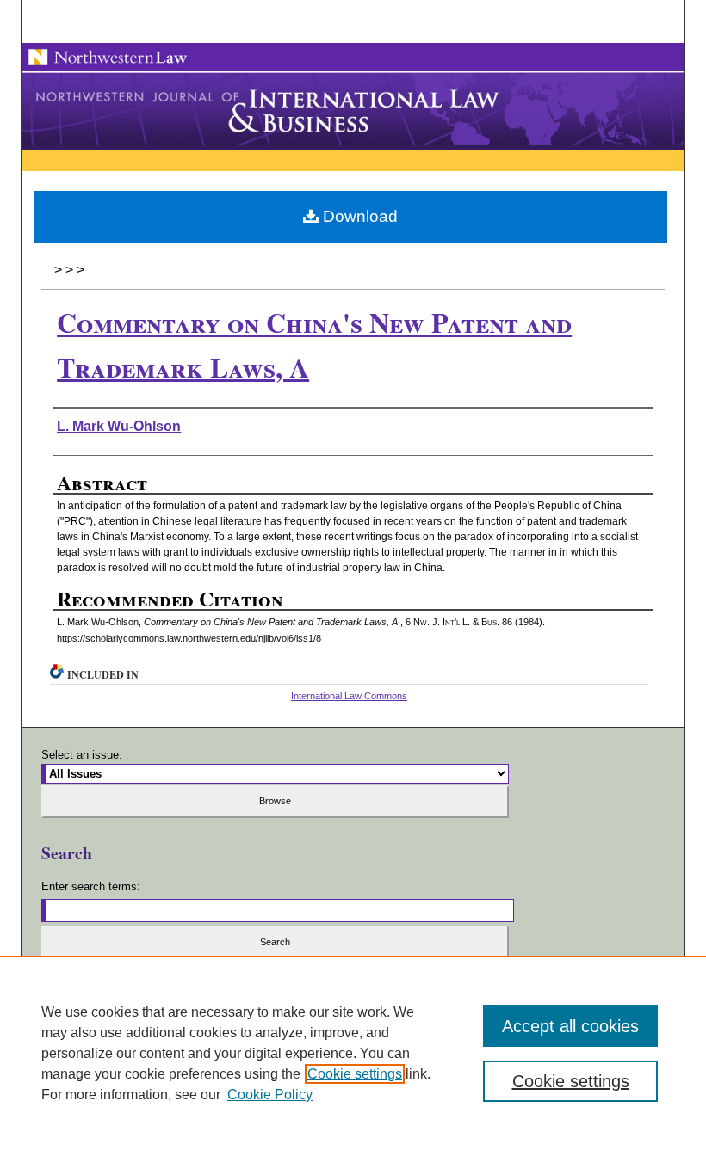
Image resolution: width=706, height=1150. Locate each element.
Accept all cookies (570, 1026)
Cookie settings (354, 1074)
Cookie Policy (270, 1094)
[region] (353, 1053)
